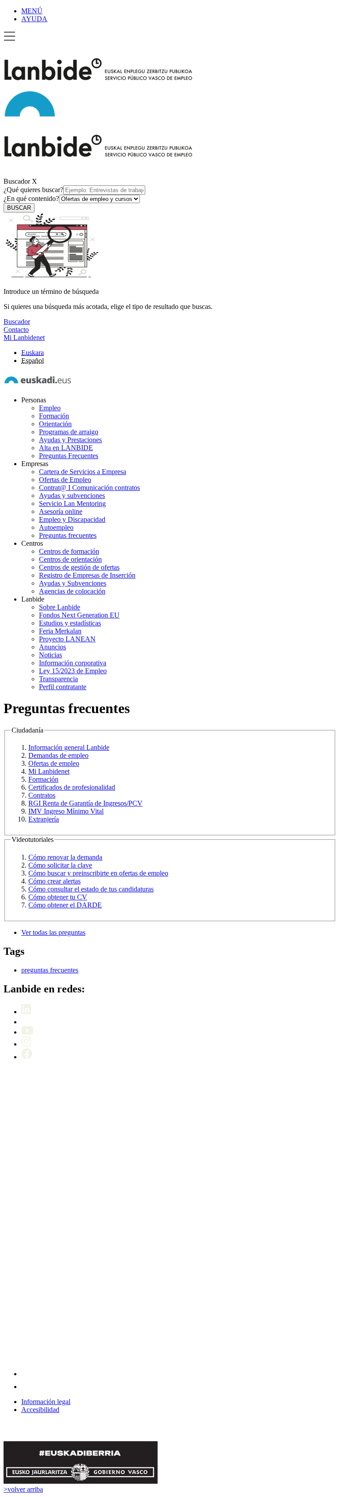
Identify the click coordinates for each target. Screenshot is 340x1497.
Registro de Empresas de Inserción (87, 575)
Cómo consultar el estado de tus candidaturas (91, 889)
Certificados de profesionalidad (71, 787)
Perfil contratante (62, 687)
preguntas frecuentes (49, 970)
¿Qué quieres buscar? (33, 189)
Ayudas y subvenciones (72, 495)
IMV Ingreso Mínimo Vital (66, 811)
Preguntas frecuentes (68, 535)
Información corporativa (72, 663)
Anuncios (52, 647)
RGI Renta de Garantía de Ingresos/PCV (85, 803)
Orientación (55, 424)
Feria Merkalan (60, 631)
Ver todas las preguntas (53, 932)
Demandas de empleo (58, 755)
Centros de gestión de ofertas (79, 567)
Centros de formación (69, 551)
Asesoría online (60, 511)
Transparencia (58, 679)
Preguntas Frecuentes (68, 455)
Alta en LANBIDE (66, 447)
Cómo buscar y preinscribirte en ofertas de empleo (98, 873)
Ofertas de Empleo (65, 479)
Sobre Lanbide (59, 607)
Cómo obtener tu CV (57, 897)
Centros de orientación (70, 559)
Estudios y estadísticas (70, 623)
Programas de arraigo (68, 432)
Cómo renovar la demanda (65, 857)
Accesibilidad (40, 1409)
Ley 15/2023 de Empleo (73, 671)
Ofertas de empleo (53, 763)
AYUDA (34, 19)
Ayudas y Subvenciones (72, 583)
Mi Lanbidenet (24, 337)
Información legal (45, 1401)
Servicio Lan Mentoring (72, 503)
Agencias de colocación (72, 591)
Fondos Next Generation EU (79, 615)
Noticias (50, 655)
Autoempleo (56, 527)
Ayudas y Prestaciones (70, 440)
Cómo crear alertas (54, 881)
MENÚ (31, 11)
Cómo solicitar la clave (60, 865)
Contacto (16, 329)
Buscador (17, 181)
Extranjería (43, 819)
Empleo (50, 408)
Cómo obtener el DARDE (65, 905)
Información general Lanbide (68, 747)
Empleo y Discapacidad (72, 519)
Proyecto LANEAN (67, 639)
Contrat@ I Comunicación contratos (89, 487)
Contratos (41, 795)
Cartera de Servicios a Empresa (82, 471)
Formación (54, 416)
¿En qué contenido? (31, 198)
